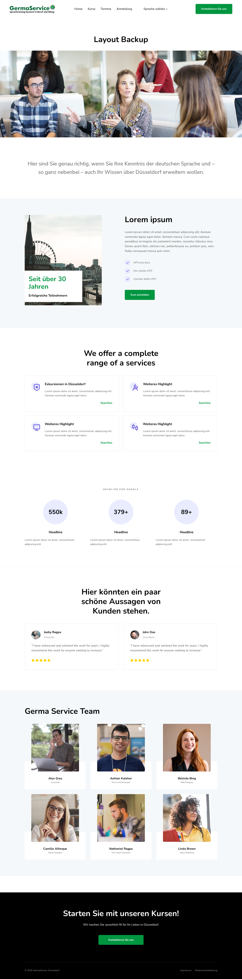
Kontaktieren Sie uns (214, 9)
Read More (106, 402)
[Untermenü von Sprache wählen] (167, 9)
